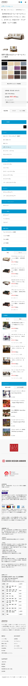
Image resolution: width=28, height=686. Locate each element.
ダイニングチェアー (8, 192)
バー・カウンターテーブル (9, 182)
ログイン (16, 643)
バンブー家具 (6, 235)
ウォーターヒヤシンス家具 (9, 232)
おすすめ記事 (20, 387)
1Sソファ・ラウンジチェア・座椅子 (11, 136)
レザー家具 (6, 243)
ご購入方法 (4, 661)
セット (20, 252)
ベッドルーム (6, 218)
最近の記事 (7, 387)
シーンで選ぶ (4, 638)
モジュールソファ (7, 154)
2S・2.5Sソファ (7, 139)
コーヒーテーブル (7, 164)
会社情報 (3, 671)
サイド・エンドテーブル (9, 171)
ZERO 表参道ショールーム (7, 653)
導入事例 (3, 650)
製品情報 (6, 110)
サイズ (14, 110)
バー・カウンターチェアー (9, 195)
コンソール (6, 167)
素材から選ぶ (4, 643)
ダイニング (6, 215)
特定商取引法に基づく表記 (7, 668)
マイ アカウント (17, 641)
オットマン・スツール (8, 150)
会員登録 (16, 638)
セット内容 (22, 110)
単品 (8, 252)
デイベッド (6, 205)
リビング (5, 222)
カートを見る (16, 645)
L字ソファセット (7, 147)
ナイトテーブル (7, 178)
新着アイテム (4, 645)
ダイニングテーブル (8, 175)
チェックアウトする (18, 648)
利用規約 (3, 666)
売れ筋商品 (4, 648)
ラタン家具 (6, 239)
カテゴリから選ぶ (5, 641)
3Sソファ (5, 143)
